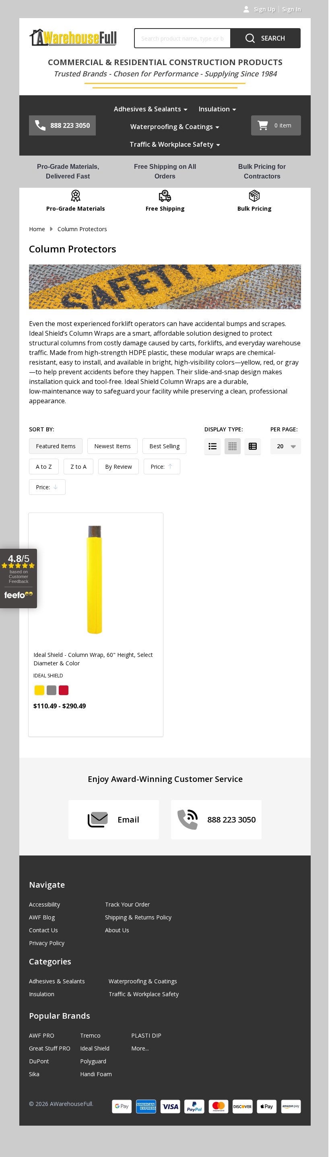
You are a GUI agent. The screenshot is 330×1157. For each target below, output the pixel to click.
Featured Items (56, 446)
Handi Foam (96, 1074)
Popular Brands (59, 1015)
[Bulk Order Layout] (253, 446)
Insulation (214, 109)
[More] (186, 109)
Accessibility (44, 904)
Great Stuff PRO (49, 1048)
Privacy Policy (46, 943)
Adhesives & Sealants (147, 109)
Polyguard (93, 1061)
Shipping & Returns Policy (138, 917)
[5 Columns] (233, 446)
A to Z (44, 466)
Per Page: (284, 429)
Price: (164, 468)
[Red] (63, 690)
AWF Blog (42, 917)
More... (140, 1048)
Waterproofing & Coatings (171, 126)
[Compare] (138, 724)
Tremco (90, 1035)
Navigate (47, 884)
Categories (50, 961)
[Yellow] (39, 690)
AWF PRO (41, 1035)
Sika (34, 1074)
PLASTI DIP (146, 1035)
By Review (118, 466)
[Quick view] (119, 724)
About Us (117, 930)
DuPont (39, 1061)
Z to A (78, 466)
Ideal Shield (94, 1048)
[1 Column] (212, 446)
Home (37, 229)
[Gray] (51, 690)
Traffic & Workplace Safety (172, 144)
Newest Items (112, 446)
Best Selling (164, 446)
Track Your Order (127, 904)
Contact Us (43, 930)
